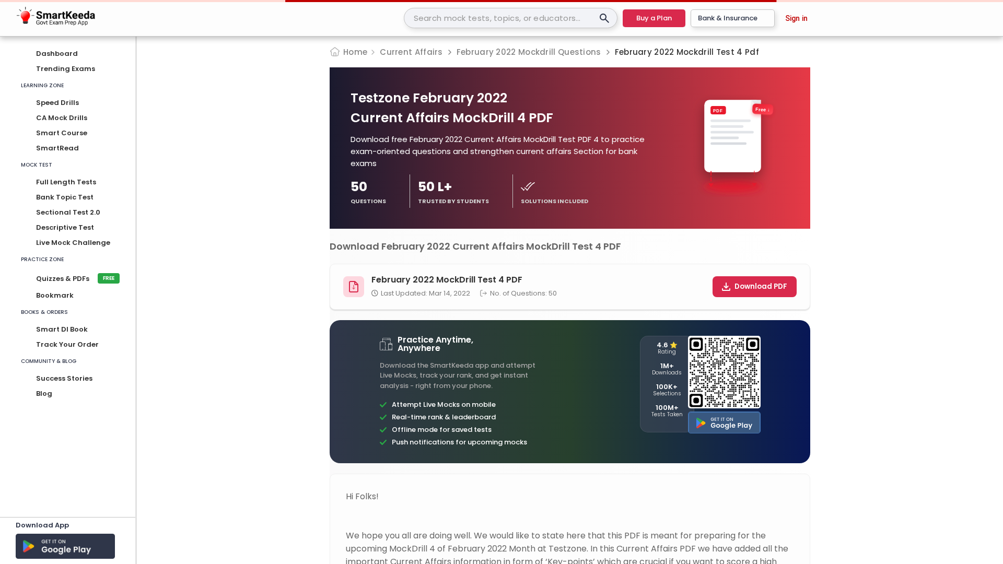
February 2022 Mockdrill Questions (529, 52)
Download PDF (760, 286)
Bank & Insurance (727, 18)
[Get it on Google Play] (724, 422)
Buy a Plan (654, 18)
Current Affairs (411, 52)
